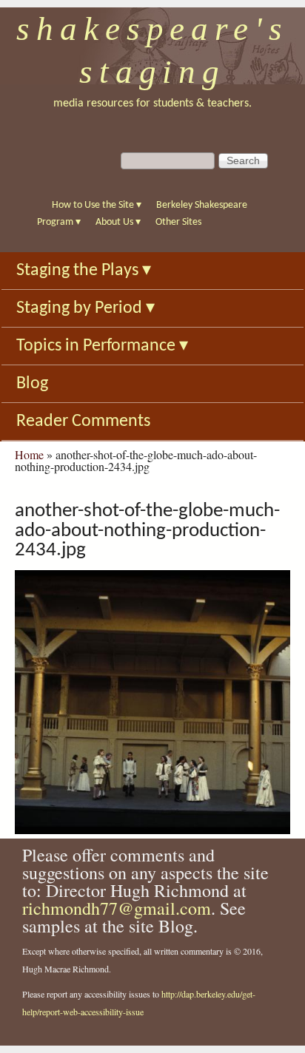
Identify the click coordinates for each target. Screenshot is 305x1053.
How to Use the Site (96, 205)
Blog (32, 384)
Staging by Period (85, 308)
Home (29, 454)
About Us (118, 222)
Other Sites (178, 222)
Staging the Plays (83, 271)
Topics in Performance (102, 346)
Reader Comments (83, 421)
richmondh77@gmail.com (116, 908)
